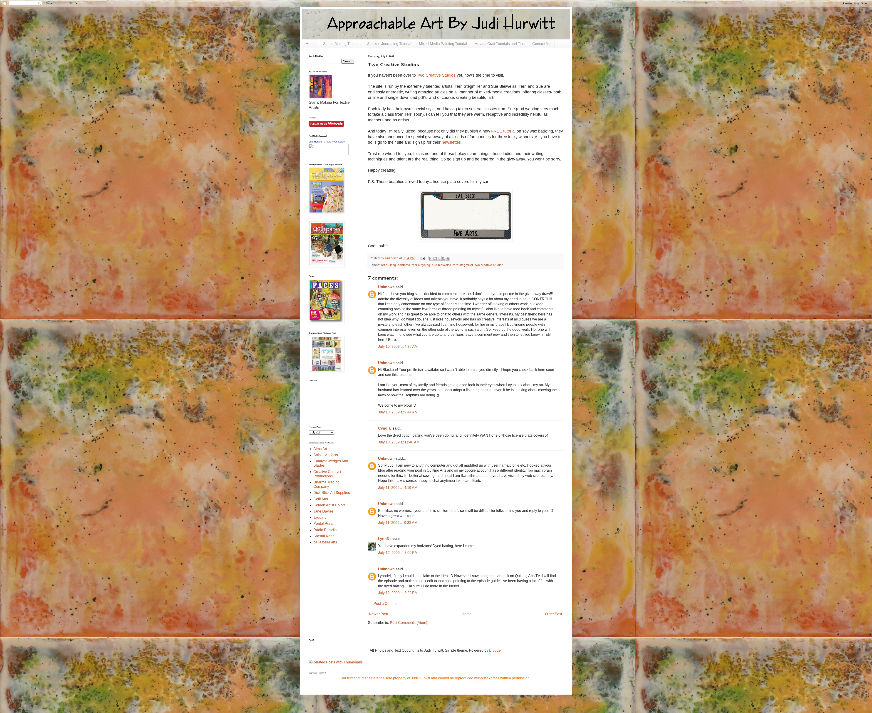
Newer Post (378, 614)
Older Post (553, 614)
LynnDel (385, 539)
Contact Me (541, 44)
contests (404, 265)
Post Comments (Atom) (408, 623)
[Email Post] (422, 258)
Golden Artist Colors (329, 505)
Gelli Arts (320, 499)
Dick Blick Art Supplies (331, 493)
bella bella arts (325, 542)
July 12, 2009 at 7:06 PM (398, 553)
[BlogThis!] (435, 258)
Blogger (495, 650)
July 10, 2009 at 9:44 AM (398, 412)
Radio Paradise (326, 530)
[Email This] (431, 258)
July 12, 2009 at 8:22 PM (398, 593)
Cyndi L (384, 428)
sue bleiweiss (441, 265)
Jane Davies (323, 511)
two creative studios (489, 265)
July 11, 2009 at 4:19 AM (397, 488)
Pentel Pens (323, 523)
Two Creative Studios (436, 75)
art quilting (388, 265)
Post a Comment (387, 603)
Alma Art (320, 449)
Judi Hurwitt (315, 141)
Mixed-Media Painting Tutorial (443, 44)
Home (310, 44)
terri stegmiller (463, 265)
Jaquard (320, 517)
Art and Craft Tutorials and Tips (500, 44)
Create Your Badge (334, 141)
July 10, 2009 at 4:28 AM (398, 346)
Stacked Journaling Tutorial (389, 44)
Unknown (386, 287)
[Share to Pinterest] (448, 258)
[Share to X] (439, 258)
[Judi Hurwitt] (329, 154)
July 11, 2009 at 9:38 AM (397, 523)
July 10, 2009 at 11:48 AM (398, 442)
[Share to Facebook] (443, 258)
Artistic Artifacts (325, 455)
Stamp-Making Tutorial (341, 44)
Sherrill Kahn (323, 536)
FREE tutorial (503, 131)
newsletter (451, 142)
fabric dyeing (421, 265)
